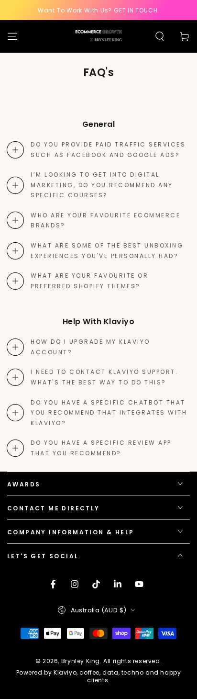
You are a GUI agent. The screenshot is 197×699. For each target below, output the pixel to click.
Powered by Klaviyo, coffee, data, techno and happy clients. (98, 677)
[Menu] (12, 36)
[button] (159, 36)
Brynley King (80, 661)
